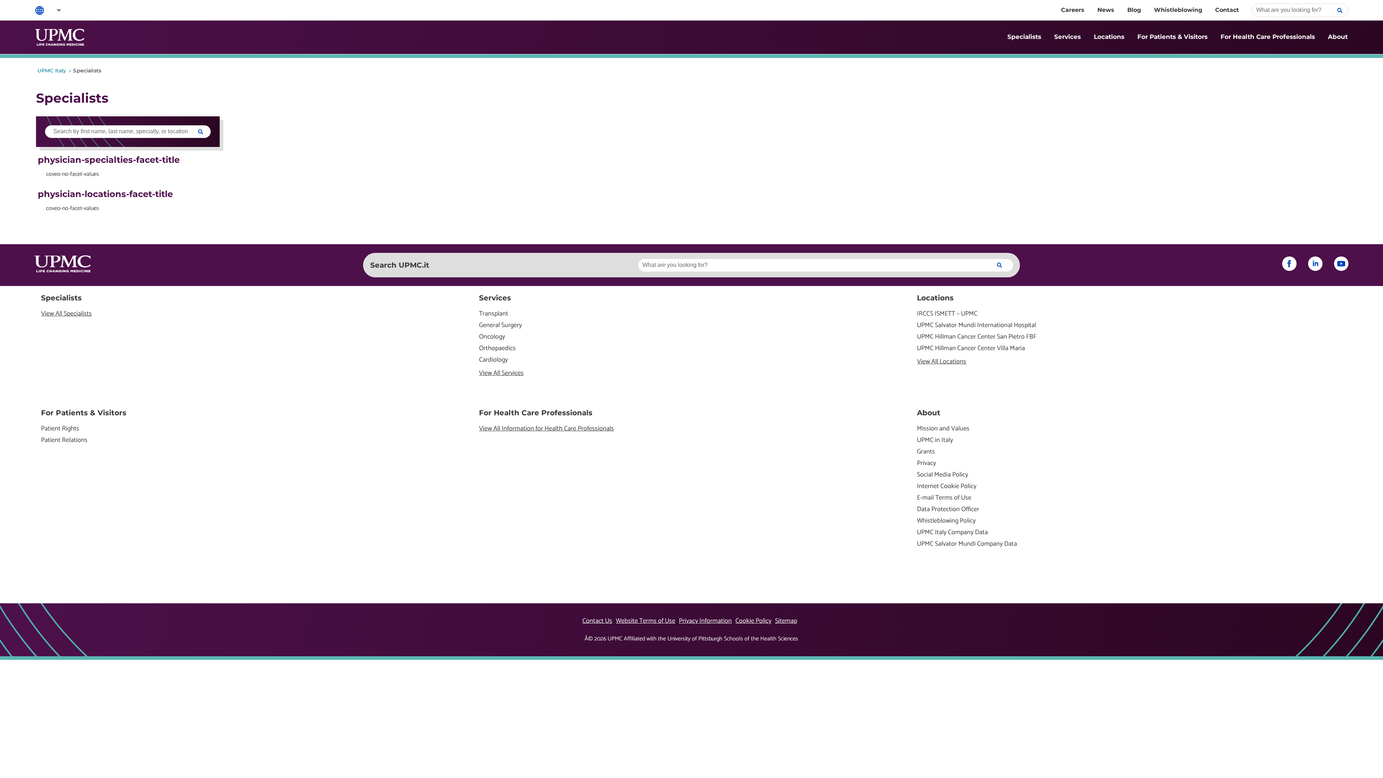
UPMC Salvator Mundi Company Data (967, 544)
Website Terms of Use (645, 621)
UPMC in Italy (935, 440)
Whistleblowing (1178, 9)
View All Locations (941, 362)
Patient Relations (64, 440)
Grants (926, 452)
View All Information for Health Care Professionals (546, 429)
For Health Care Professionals (1268, 36)
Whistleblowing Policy (946, 521)
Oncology (492, 337)
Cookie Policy (753, 621)
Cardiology (493, 360)
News (1105, 9)
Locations (1109, 36)
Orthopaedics (497, 348)
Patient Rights (60, 429)
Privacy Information (705, 621)
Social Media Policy (942, 475)
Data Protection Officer (948, 509)
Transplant (493, 314)
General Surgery (500, 325)
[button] (54, 10)
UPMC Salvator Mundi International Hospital (976, 325)
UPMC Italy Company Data (952, 532)
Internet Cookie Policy (946, 486)
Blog (1134, 9)
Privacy (926, 463)
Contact (1227, 9)
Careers (1072, 9)
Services (1067, 36)
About (1338, 36)
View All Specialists (66, 314)
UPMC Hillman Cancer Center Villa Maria (971, 348)
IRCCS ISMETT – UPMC (947, 314)
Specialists (1024, 36)
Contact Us (597, 621)
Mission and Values (943, 429)
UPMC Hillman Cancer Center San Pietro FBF (977, 337)
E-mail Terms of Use (944, 498)
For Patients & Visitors (1172, 36)
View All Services (501, 373)
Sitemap (786, 621)
